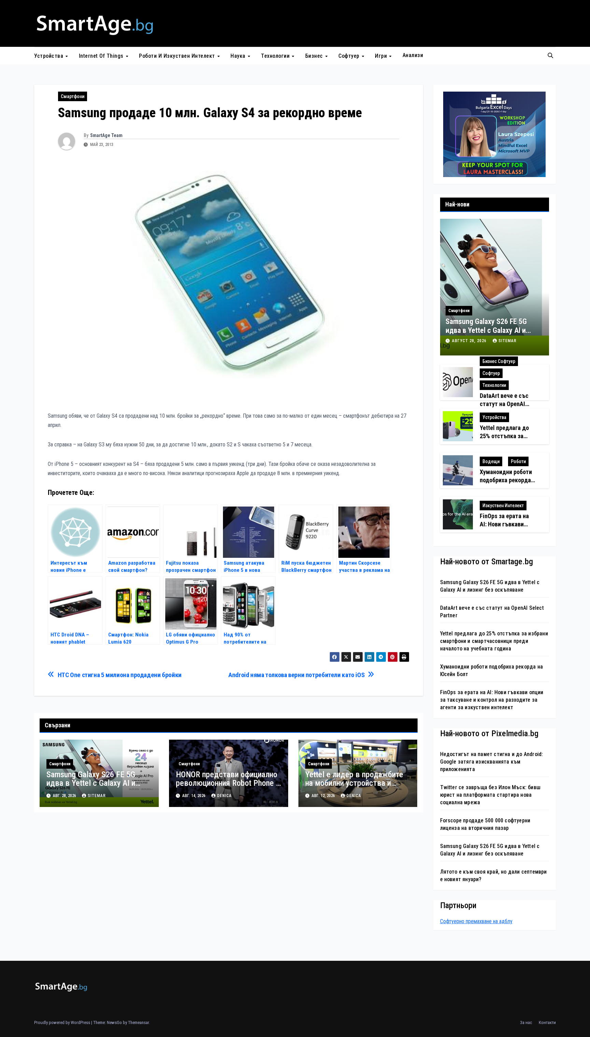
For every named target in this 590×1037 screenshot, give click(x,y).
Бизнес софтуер (498, 361)
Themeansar (138, 1022)
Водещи (491, 461)
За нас (526, 1022)
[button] (550, 55)
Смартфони (72, 96)
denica (224, 795)
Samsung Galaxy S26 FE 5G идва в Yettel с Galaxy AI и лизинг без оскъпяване (90, 783)
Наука (238, 56)
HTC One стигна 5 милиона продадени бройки (120, 675)
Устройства (49, 56)
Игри (382, 56)
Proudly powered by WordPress (62, 1022)
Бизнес (315, 56)
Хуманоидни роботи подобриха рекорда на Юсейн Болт (506, 479)
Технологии (276, 56)
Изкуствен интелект (503, 505)
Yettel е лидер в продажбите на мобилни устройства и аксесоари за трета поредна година (354, 787)
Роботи (518, 461)
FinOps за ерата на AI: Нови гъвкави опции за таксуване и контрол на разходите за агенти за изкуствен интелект (492, 700)
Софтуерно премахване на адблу (476, 921)
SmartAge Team (106, 135)
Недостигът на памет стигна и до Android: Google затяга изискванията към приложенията (491, 761)
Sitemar (97, 795)
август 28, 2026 (470, 340)
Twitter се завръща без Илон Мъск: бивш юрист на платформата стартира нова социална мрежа (490, 795)
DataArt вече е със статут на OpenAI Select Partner (504, 403)
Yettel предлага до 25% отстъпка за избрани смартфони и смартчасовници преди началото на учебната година (494, 641)
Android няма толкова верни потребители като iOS (296, 675)
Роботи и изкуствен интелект (177, 56)
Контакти (547, 1022)
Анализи (413, 55)
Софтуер (349, 56)
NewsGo (114, 1022)
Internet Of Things (102, 56)
